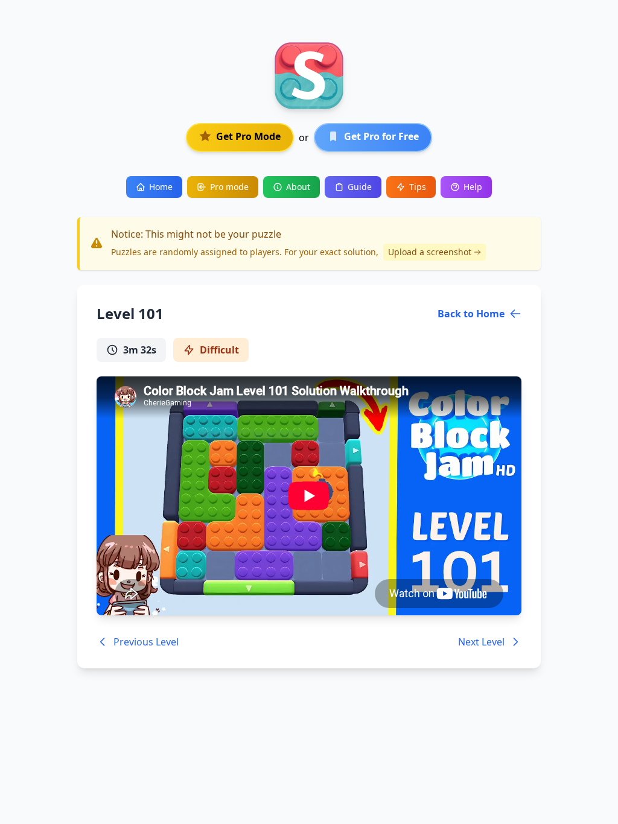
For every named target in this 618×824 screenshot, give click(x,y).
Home (161, 186)
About (298, 186)
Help (473, 186)
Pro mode (229, 186)
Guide (360, 186)
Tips (417, 186)
